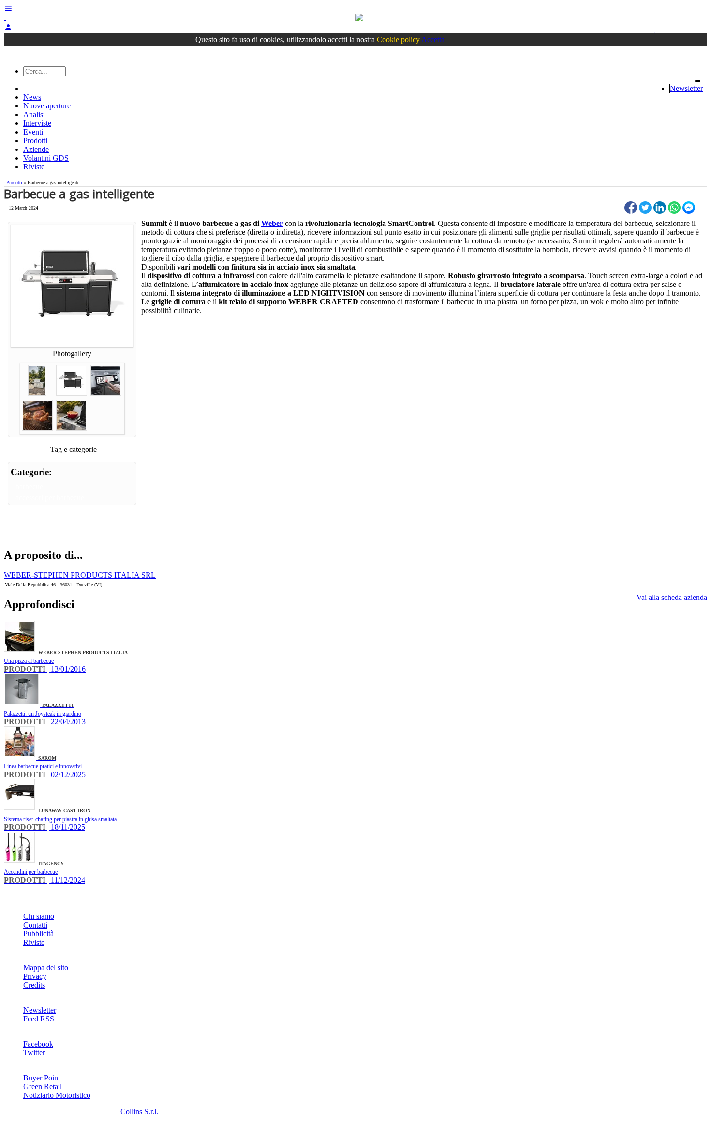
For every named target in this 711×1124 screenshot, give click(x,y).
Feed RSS (38, 1019)
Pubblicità (38, 933)
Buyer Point (41, 1078)
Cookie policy (398, 39)
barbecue (29, 486)
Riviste (33, 167)
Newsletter (686, 88)
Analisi (34, 114)
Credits (34, 985)
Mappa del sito (45, 967)
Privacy (34, 976)
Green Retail (42, 1086)
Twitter (34, 1053)
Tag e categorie (73, 449)
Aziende (36, 149)
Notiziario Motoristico (56, 1095)
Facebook (38, 1044)
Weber (272, 223)
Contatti (35, 925)
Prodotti (35, 140)
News (32, 97)
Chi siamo (38, 916)
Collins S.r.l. (139, 1112)
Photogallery (72, 353)
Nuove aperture (47, 106)
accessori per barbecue (49, 498)
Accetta (432, 39)
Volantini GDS (46, 158)
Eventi (33, 132)
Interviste (37, 123)
